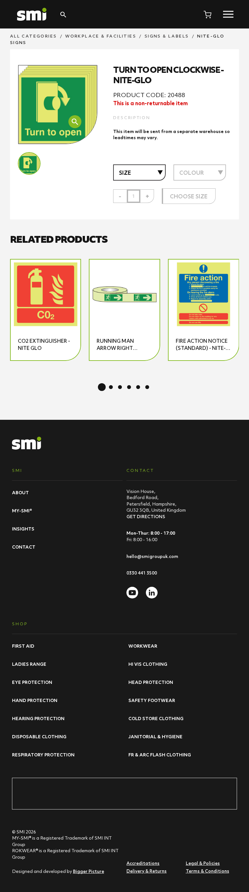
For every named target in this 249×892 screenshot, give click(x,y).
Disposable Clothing (39, 737)
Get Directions (145, 516)
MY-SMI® (22, 511)
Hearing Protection (38, 718)
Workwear (142, 646)
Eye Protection (32, 682)
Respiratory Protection (43, 755)
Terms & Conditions (207, 871)
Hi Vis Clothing (147, 664)
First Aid (23, 646)
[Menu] (228, 14)
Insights (23, 529)
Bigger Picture (88, 871)
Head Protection (150, 682)
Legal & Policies (203, 863)
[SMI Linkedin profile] (152, 592)
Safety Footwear (151, 700)
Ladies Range (29, 664)
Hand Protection (34, 700)
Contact (23, 547)
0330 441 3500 (141, 573)
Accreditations (143, 863)
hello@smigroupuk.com (152, 556)
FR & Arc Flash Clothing (159, 755)
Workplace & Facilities (100, 36)
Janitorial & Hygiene (155, 737)
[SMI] (32, 14)
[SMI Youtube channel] (132, 592)
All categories (33, 36)
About (20, 493)
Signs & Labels (167, 36)
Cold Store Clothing (156, 718)
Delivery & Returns (146, 871)
